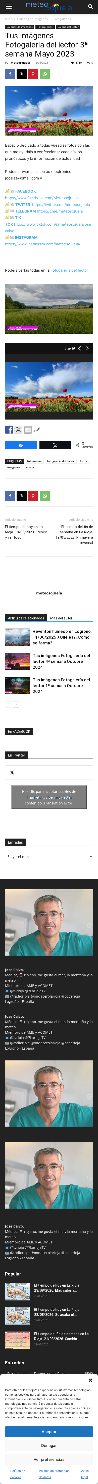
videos (29, 467)
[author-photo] (49, 586)
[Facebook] (10, 74)
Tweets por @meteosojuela (49, 797)
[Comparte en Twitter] (18, 430)
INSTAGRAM (26, 237)
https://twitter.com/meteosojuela (61, 204)
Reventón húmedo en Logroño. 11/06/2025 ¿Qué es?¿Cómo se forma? (62, 637)
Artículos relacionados (26, 618)
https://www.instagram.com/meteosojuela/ (42, 244)
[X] (22, 74)
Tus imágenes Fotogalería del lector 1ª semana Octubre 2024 (61, 685)
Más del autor (61, 618)
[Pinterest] (33, 74)
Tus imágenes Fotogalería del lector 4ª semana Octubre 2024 (61, 661)
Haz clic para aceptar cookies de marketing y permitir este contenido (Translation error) (49, 797)
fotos (83, 461)
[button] (90, 1380)
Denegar (49, 1445)
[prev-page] (8, 704)
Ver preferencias (49, 1459)
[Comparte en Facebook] (9, 430)
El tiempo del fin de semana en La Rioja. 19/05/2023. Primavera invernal (74, 535)
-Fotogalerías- (62, 19)
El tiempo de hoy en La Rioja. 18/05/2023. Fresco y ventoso (26, 532)
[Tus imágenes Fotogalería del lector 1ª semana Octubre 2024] (17, 685)
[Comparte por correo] (28, 430)
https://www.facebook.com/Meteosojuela (41, 197)
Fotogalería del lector (69, 270)
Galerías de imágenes (32, 19)
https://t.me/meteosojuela (60, 211)
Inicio (8, 19)
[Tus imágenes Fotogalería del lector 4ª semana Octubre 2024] (17, 661)
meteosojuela (20, 62)
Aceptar (49, 1431)
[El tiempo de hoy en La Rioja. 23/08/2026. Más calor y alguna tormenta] (17, 1291)
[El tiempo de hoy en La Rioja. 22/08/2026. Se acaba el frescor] (17, 1316)
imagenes (13, 467)
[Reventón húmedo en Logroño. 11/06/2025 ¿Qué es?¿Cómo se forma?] (17, 637)
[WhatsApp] (45, 74)
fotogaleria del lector (60, 461)
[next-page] (16, 704)
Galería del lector (68, 27)
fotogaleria (34, 461)
